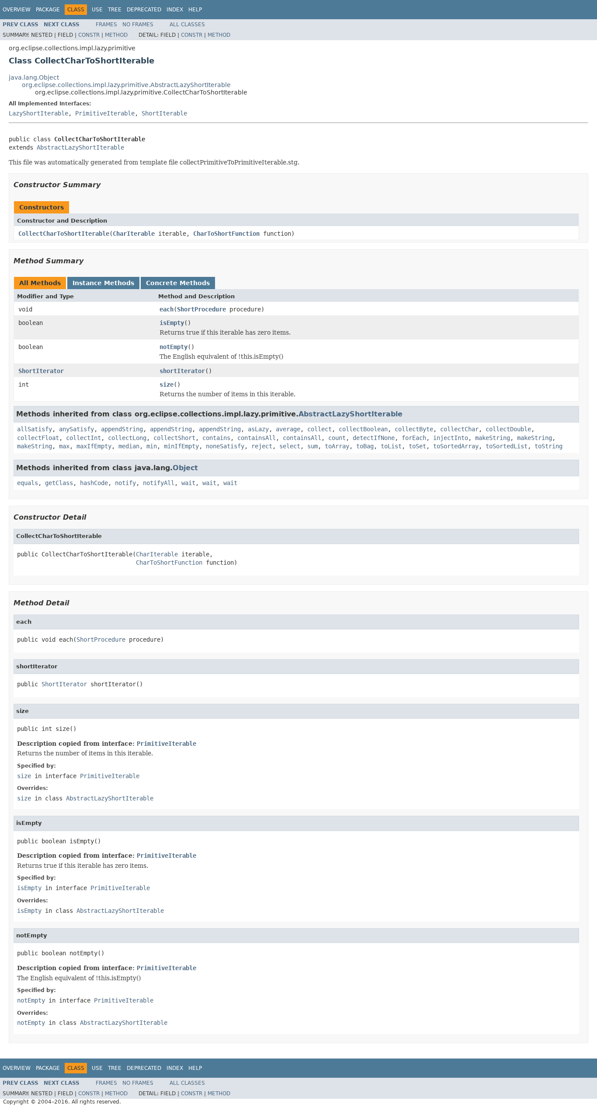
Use (97, 10)
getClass (59, 482)
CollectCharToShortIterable (63, 233)
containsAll (256, 437)
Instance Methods (103, 282)
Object (185, 468)
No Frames (137, 24)
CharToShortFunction (226, 233)
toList (391, 446)
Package (48, 10)
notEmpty (173, 346)
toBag (365, 446)
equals (27, 482)
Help (195, 10)
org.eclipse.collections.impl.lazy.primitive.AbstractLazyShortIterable (126, 84)
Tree (114, 10)
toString (548, 446)
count (337, 437)
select (289, 446)
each (167, 309)
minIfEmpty (181, 446)
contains (216, 437)
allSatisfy (34, 429)
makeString (492, 437)
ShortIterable (164, 113)
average (288, 429)
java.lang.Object (34, 77)
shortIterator (182, 370)
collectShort (174, 437)
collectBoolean (363, 429)
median (128, 446)
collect (319, 429)
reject (261, 446)
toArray (337, 446)
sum (312, 446)
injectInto (450, 437)
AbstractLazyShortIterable (80, 147)
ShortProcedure (201, 309)
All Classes (187, 24)
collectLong (127, 437)
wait (188, 482)
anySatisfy (76, 429)
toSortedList (507, 446)
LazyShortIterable (38, 113)
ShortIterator (41, 370)
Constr (89, 35)
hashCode (94, 482)
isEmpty (172, 322)
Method (116, 35)
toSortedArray (456, 446)
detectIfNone (374, 437)
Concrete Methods (178, 282)
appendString (122, 429)
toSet (417, 446)
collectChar (459, 429)
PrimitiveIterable (105, 113)
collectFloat (38, 437)
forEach (414, 437)
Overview (17, 10)
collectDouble (508, 429)
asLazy (258, 429)
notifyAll (158, 482)
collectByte (414, 429)
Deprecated (144, 10)
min (151, 446)
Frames (106, 24)
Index (175, 10)
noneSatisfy (225, 446)
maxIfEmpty (93, 446)
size (167, 384)
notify (125, 482)
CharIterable (134, 233)
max (64, 446)
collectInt (83, 437)
